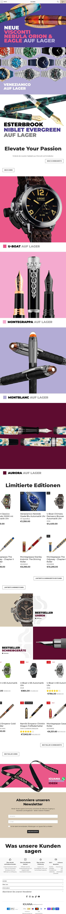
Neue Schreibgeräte (54, 161)
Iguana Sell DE (39, 904)
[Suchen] (58, 1)
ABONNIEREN (33, 831)
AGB (39, 911)
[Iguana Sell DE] (33, 1)
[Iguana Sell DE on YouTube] (39, 897)
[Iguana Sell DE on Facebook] (27, 897)
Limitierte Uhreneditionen (14, 587)
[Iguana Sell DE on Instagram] (30, 897)
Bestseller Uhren (10, 754)
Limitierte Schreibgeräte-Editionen (48, 578)
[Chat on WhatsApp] (63, 779)
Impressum (27, 911)
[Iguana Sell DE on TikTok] (36, 897)
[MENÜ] (1, 1)
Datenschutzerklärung (27, 913)
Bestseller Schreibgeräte (52, 745)
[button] (52, 691)
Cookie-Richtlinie (38, 913)
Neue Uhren (8, 170)
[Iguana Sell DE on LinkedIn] (33, 897)
